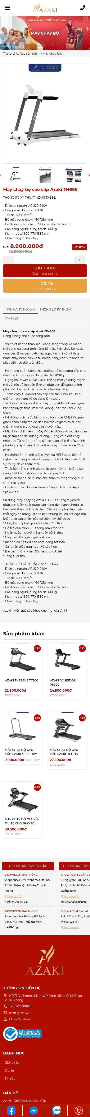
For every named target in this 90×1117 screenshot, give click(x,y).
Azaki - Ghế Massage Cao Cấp (24, 1101)
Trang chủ (10, 53)
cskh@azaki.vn (19, 1013)
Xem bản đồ (14, 896)
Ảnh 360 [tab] (11, 318)
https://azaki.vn (20, 1019)
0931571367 (21, 901)
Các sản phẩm (30, 53)
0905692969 (78, 901)
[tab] (22, 316)
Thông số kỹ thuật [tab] (56, 309)
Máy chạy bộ (51, 53)
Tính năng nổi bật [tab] (20, 309)
